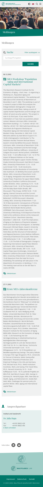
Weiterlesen (11, 273)
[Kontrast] (29, 4)
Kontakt (32, 479)
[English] (33, 4)
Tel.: (5, 423)
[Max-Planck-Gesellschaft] (21, 459)
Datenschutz (22, 479)
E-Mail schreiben (9, 428)
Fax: (4, 425)
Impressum (11, 479)
